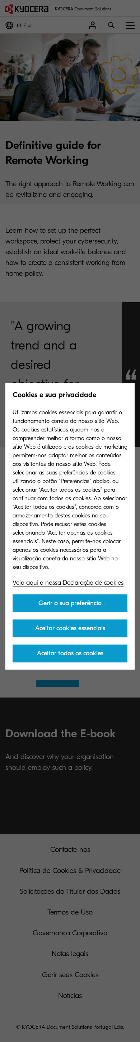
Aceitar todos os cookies (70, 653)
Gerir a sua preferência (70, 603)
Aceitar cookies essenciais (70, 628)
